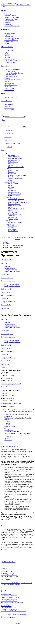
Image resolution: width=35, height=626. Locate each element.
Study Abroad (8, 36)
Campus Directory (6, 594)
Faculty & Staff (9, 133)
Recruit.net (7, 436)
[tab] (17, 446)
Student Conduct (9, 83)
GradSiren (7, 425)
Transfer (6, 55)
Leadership (7, 14)
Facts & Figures (9, 21)
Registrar (7, 35)
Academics (7, 244)
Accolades (7, 24)
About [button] (6, 153)
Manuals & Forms (9, 268)
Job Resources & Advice (11, 284)
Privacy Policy (5, 604)
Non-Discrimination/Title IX (9, 607)
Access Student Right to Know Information (13, 611)
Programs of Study (9, 33)
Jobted (6, 428)
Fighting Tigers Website (11, 97)
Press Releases (8, 104)
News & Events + (6, 101)
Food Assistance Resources (9, 599)
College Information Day (8, 302)
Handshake (29, 531)
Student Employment (10, 85)
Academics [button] (7, 168)
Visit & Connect (9, 50)
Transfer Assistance (6, 292)
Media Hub (7, 106)
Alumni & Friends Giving (23, 5)
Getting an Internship (10, 270)
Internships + (4, 263)
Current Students (6, 3)
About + (3, 10)
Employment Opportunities (12, 286)
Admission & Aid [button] (9, 182)
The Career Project (10, 418)
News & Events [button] (9, 224)
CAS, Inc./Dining (9, 71)
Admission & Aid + (7, 47)
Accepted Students (9, 59)
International (8, 57)
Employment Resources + (8, 281)
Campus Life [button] (8, 197)
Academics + (5, 29)
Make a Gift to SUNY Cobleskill (17, 614)
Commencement (9, 108)
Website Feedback (6, 606)
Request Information (10, 62)
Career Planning (5, 274)
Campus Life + (5, 66)
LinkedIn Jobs (8, 430)
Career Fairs (4, 298)
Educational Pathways (11, 40)
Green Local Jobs (9, 426)
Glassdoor (7, 423)
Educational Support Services (13, 38)
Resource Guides (6, 305)
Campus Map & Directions (9, 596)
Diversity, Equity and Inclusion (10, 597)
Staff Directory (5, 308)
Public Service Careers (11, 433)
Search (3, 6)
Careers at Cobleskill (20, 237)
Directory (13, 5)
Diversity (7, 22)
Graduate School (6, 289)
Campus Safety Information (9, 609)
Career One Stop (9, 414)
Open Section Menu (7, 260)
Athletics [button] (7, 221)
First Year (7, 54)
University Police (9, 88)
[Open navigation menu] (1, 123)
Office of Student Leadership (13, 80)
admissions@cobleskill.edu (9, 575)
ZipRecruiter (8, 440)
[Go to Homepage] (8, 562)
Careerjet (7, 421)
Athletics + (4, 93)
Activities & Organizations (12, 69)
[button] (17, 446)
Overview (7, 266)
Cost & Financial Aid (10, 60)
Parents (6, 81)
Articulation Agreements (8, 295)
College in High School (11, 41)
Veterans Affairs (9, 90)
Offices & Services (10, 15)
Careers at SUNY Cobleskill (9, 601)
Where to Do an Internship (12, 271)
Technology (7, 86)
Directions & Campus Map (12, 26)
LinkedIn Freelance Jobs (11, 431)
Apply (6, 52)
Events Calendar (9, 109)
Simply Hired (8, 438)
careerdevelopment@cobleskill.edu (11, 384)
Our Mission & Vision (11, 19)
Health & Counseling (10, 76)
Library (6, 43)
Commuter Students (10, 74)
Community (7, 5)
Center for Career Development (13, 73)
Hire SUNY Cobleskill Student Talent (12, 602)
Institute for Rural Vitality (12, 17)
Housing (7, 78)
